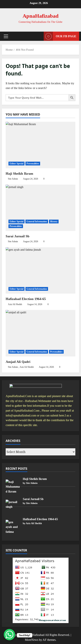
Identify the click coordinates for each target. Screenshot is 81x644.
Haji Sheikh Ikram (19, 173)
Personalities (33, 163)
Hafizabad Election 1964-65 (26, 299)
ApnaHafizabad (41, 16)
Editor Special (16, 163)
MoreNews (31, 639)
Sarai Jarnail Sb (17, 236)
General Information (37, 221)
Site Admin (13, 178)
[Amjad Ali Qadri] (40, 333)
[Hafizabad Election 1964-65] (40, 270)
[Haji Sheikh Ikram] (40, 145)
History (53, 221)
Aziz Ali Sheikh (15, 304)
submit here (57, 415)
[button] (6, 36)
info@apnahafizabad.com (21, 415)
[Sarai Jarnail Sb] (40, 208)
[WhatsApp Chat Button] (9, 634)
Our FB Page (66, 36)
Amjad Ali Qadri (18, 362)
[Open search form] (39, 36)
